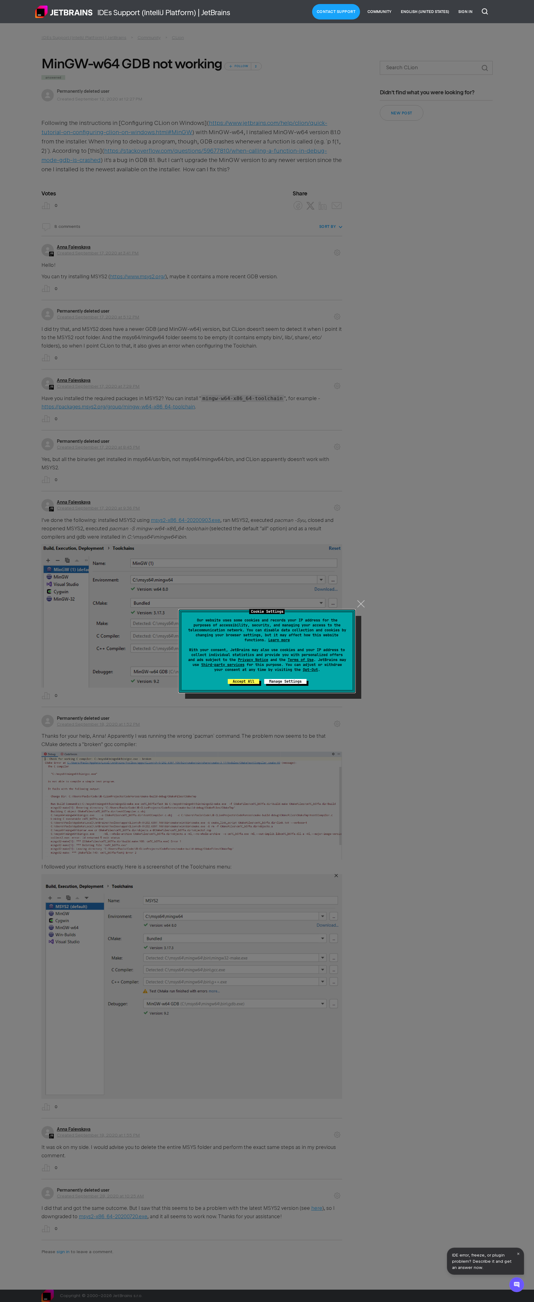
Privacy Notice (253, 659)
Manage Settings (285, 681)
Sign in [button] (465, 12)
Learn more (279, 640)
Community (379, 12)
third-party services (222, 664)
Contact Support (336, 12)
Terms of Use (301, 659)
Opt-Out (310, 669)
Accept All (243, 681)
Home (64, 12)
